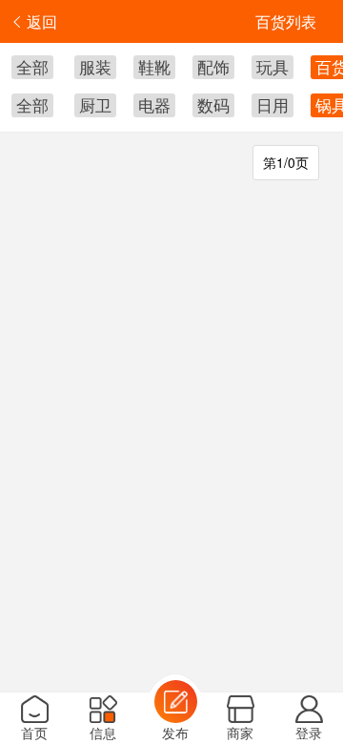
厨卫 (95, 104)
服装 (95, 66)
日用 (272, 104)
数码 (213, 104)
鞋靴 (154, 66)
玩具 (272, 66)
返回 (42, 21)
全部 (32, 66)
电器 (154, 104)
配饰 (213, 66)
